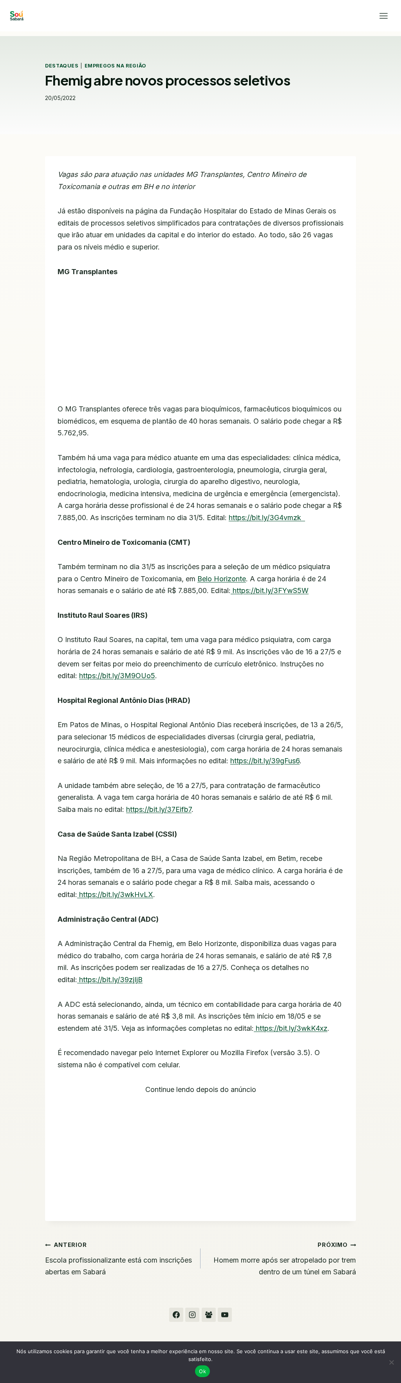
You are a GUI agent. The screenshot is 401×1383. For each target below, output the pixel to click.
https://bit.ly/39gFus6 (265, 761)
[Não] (391, 1362)
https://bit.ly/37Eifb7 (158, 809)
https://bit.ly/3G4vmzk (265, 517)
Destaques (62, 66)
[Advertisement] (200, 345)
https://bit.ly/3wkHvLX (116, 894)
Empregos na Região (115, 66)
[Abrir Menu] (383, 16)
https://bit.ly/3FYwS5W (271, 590)
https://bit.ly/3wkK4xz (291, 1028)
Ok (202, 1371)
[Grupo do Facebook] (209, 1315)
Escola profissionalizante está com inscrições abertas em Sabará (118, 1258)
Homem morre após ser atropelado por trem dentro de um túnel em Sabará (284, 1258)
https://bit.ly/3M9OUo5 (117, 675)
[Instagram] (192, 1315)
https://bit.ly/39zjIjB (111, 979)
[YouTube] (225, 1315)
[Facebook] (176, 1315)
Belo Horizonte (221, 579)
